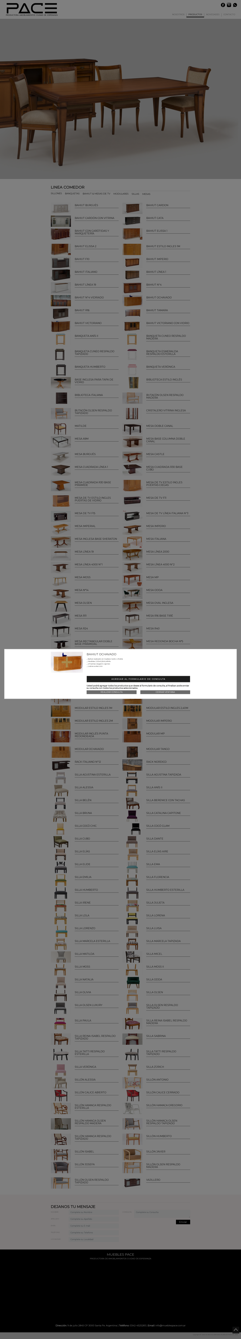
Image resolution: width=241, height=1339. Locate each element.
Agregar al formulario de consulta (138, 679)
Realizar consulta (112, 692)
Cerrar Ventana (165, 692)
